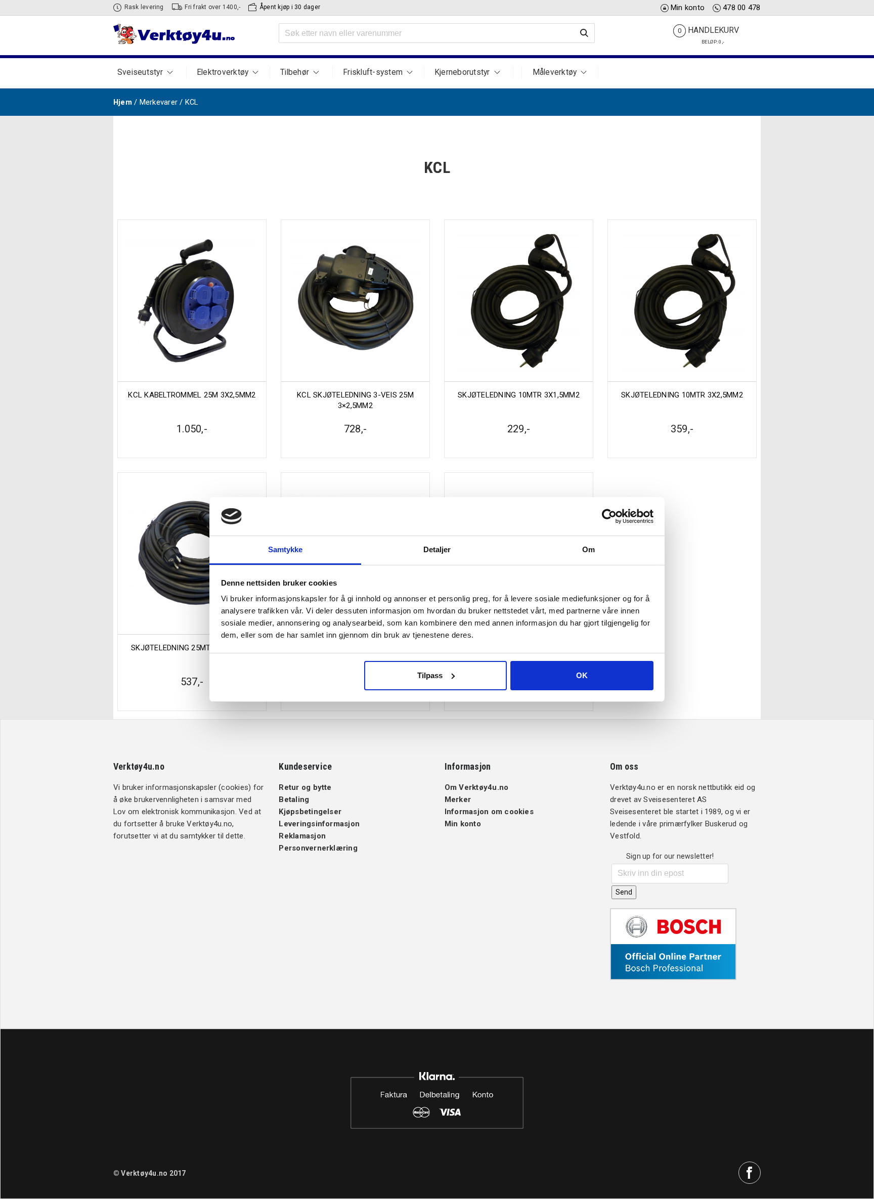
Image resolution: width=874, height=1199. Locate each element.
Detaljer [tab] (437, 549)
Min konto (688, 7)
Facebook (749, 1173)
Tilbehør (294, 72)
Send (624, 892)
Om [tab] (588, 549)
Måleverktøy (555, 72)
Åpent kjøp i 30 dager (289, 7)
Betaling (294, 799)
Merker (458, 799)
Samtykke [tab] (285, 549)
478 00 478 (741, 7)
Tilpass (430, 675)
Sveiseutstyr (140, 72)
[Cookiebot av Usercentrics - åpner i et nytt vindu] (609, 516)
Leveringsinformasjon (319, 823)
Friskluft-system (373, 72)
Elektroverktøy (222, 72)
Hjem (122, 102)
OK (582, 675)
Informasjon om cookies (489, 811)
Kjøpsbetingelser (310, 811)
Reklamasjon (302, 835)
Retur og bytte (305, 787)
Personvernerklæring (318, 848)
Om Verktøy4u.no (477, 787)
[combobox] (437, 33)
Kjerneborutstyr (462, 72)
